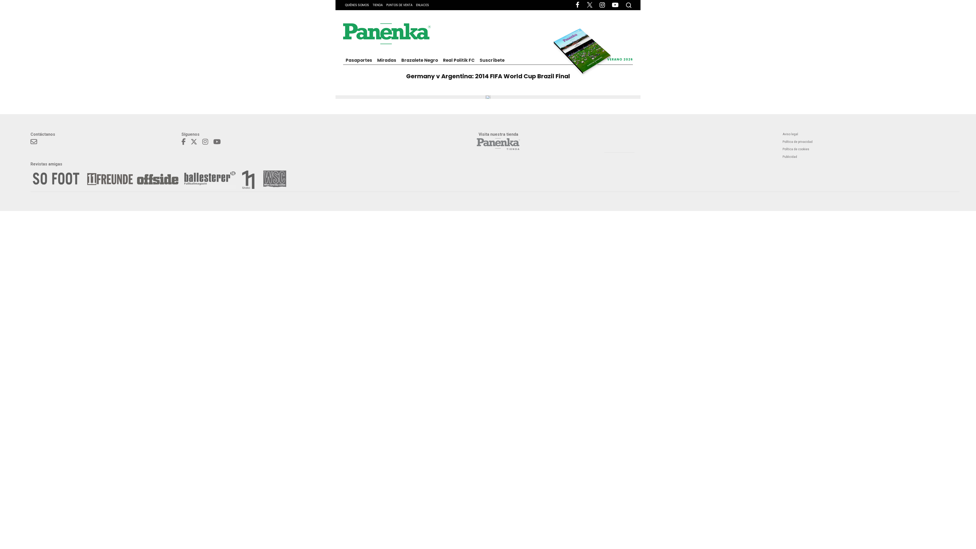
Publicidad (790, 157)
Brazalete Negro (419, 60)
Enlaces (422, 5)
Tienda (378, 5)
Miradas (386, 60)
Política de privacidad (798, 142)
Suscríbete (492, 60)
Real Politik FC (459, 60)
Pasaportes (359, 60)
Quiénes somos (357, 5)
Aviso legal (790, 134)
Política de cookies (796, 149)
